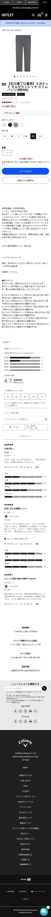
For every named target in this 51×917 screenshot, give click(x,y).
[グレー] (16, 125)
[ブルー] (10, 125)
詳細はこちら (16, 702)
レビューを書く (26, 102)
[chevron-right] (44, 688)
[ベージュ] (4, 125)
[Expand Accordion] (31, 855)
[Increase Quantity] (9, 152)
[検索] (33, 15)
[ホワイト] (21, 125)
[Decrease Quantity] (4, 152)
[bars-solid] (46, 15)
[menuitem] (39, 15)
